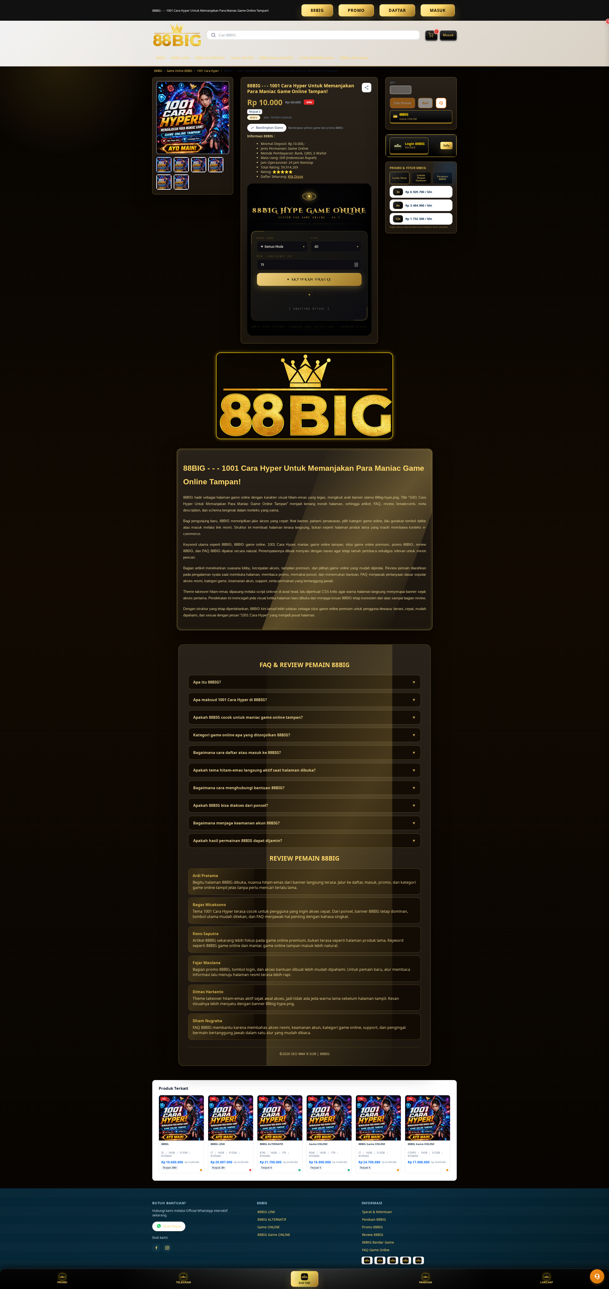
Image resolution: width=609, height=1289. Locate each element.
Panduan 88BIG (442, 177)
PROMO (356, 10)
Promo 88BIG (372, 1227)
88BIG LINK (180, 57)
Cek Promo (402, 103)
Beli (425, 103)
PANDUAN (425, 1282)
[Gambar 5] (164, 182)
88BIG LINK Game (354, 57)
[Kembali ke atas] (598, 1264)
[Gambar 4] (215, 164)
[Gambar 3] (198, 164)
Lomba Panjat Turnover (421, 178)
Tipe (314, 238)
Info (446, 146)
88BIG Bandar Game (378, 1242)
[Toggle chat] (597, 1276)
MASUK (438, 10)
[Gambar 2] (181, 164)
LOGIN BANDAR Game (316, 57)
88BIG (317, 10)
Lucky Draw (399, 178)
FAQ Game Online (375, 1250)
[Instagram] (167, 1248)
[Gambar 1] (164, 164)
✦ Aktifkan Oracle (309, 279)
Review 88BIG (372, 1235)
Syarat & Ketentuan (377, 1212)
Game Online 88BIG (179, 71)
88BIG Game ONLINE (276, 57)
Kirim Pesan (172, 1226)
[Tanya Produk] (441, 103)
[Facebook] (156, 1248)
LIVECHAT (546, 1282)
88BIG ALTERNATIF (210, 57)
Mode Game (265, 238)
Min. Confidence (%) (275, 256)
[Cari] (213, 35)
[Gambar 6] (181, 182)
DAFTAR (397, 10)
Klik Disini (295, 176)
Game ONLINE (242, 57)
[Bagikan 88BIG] (366, 87)
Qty (392, 82)
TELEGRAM (183, 1282)
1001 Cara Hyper (208, 71)
